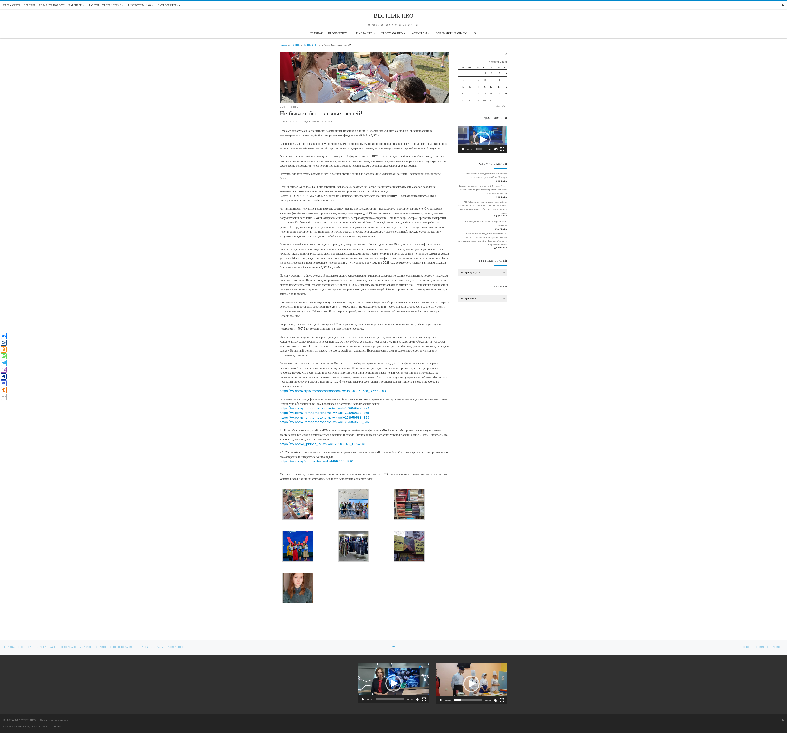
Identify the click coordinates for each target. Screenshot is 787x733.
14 (478, 86)
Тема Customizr (51, 726)
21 (478, 93)
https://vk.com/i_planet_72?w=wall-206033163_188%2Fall (322, 444)
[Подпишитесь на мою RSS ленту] (783, 5)
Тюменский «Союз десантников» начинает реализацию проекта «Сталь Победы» (486, 175)
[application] (482, 139)
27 (470, 100)
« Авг (497, 105)
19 (463, 93)
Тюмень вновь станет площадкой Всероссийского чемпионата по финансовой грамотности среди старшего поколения (483, 189)
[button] (482, 140)
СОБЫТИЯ (294, 45)
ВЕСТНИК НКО (310, 45)
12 (463, 86)
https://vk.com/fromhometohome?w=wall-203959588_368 (324, 413)
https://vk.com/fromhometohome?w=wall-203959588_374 (324, 408)
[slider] (479, 149)
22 (484, 93)
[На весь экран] (502, 149)
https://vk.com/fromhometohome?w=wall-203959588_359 (324, 417)
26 (462, 100)
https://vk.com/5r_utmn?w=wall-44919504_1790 (316, 461)
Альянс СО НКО (290, 122)
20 (469, 93)
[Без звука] (496, 149)
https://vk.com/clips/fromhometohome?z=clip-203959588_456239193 (333, 391)
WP (20, 726)
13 (470, 86)
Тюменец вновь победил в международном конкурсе (486, 223)
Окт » (504, 105)
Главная (283, 45)
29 (484, 100)
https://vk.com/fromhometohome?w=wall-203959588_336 (324, 422)
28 (477, 100)
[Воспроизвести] (463, 149)
